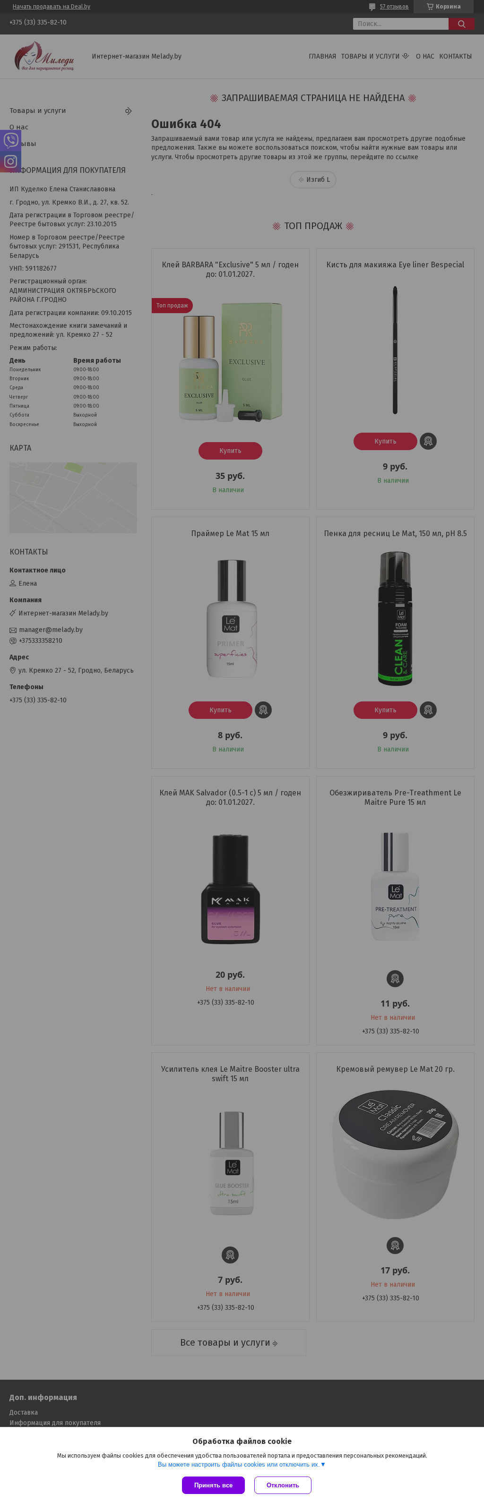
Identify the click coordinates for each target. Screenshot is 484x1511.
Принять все (213, 1485)
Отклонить (283, 1485)
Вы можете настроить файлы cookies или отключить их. (239, 1464)
